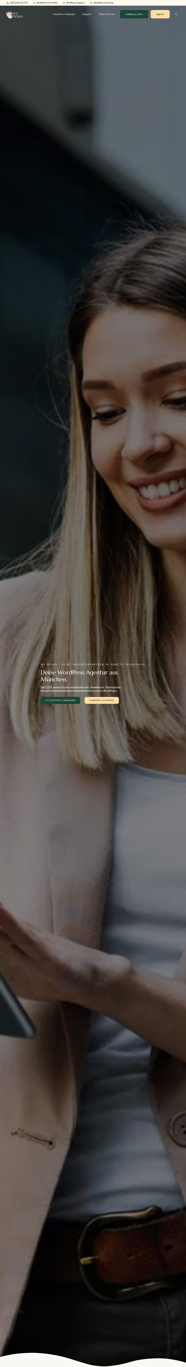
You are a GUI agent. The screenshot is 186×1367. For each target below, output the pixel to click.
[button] (175, 14)
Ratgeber (86, 14)
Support (160, 14)
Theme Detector (107, 14)
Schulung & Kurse (134, 14)
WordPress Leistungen (64, 14)
